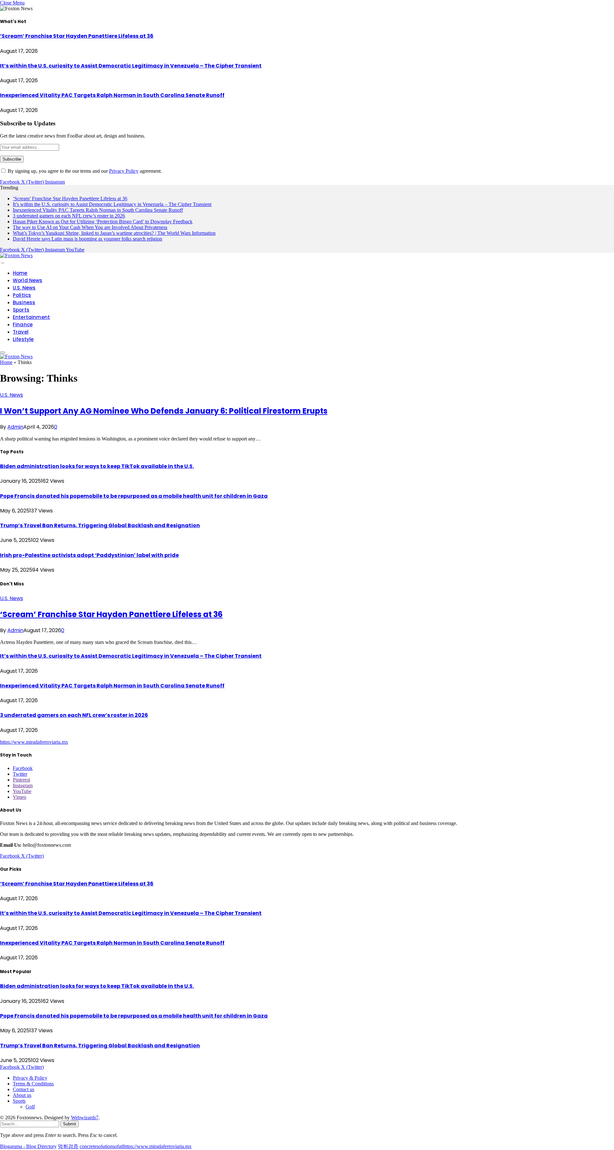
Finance (23, 324)
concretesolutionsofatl (101, 1146)
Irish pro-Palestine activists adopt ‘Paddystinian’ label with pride (89, 555)
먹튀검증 (68, 1146)
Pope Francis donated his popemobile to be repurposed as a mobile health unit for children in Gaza (134, 496)
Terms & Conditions (33, 1083)
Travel (20, 332)
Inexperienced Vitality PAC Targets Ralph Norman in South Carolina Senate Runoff (112, 95)
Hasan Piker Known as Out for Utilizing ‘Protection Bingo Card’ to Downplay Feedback (103, 221)
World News (28, 280)
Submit (69, 1124)
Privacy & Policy (30, 1078)
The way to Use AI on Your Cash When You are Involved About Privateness (90, 227)
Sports (21, 309)
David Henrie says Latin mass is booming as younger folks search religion (87, 239)
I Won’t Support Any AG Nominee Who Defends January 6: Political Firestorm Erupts (163, 411)
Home (20, 273)
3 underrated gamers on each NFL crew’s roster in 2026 (69, 215)
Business (24, 302)
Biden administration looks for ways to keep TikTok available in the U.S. (97, 466)
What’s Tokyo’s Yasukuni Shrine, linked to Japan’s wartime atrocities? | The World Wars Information (114, 233)
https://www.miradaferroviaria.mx (34, 742)
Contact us (23, 1089)
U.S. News (24, 287)
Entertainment (31, 317)
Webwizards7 (84, 1117)
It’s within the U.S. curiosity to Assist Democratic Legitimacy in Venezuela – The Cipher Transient (131, 65)
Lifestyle (23, 339)
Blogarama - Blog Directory (28, 1146)
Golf (30, 1106)
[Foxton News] (16, 255)
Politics (22, 295)
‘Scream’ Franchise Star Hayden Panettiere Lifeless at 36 (77, 36)
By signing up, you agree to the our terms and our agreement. (84, 171)
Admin (15, 427)
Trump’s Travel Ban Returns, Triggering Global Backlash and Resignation (100, 525)
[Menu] (2, 263)
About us (22, 1095)
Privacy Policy (123, 171)
